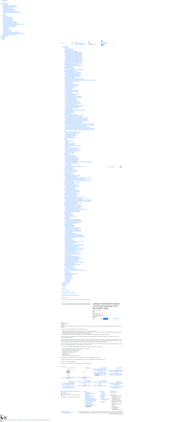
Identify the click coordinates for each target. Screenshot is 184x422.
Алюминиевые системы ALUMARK (9, 5)
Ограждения (68, 217)
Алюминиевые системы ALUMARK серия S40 (74, 52)
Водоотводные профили (7, 7)
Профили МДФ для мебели (71, 95)
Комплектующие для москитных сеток (10, 11)
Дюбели (67, 142)
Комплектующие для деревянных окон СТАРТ (74, 203)
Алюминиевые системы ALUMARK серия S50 (74, 54)
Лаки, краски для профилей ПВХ (71, 160)
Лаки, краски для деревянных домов (72, 159)
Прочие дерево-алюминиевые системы (73, 76)
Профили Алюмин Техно (70, 66)
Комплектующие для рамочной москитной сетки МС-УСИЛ (77, 120)
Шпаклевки (68, 279)
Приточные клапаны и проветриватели (10, 22)
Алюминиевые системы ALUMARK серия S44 (74, 53)
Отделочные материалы (7, 19)
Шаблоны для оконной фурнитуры (72, 259)
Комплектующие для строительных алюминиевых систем (14, 33)
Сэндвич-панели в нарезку (70, 187)
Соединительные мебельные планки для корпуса (75, 105)
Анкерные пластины (69, 141)
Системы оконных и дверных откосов (73, 186)
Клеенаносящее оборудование (71, 176)
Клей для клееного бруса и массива (72, 133)
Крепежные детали (69, 214)
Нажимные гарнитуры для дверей (72, 228)
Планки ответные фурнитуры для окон (73, 252)
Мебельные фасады (69, 83)
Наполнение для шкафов (70, 86)
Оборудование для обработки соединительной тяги (75, 179)
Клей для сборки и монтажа (71, 137)
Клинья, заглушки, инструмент (71, 171)
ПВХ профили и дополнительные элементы (11, 32)
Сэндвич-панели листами (70, 188)
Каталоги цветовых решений (71, 156)
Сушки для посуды (69, 108)
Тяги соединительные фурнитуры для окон (74, 258)
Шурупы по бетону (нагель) (71, 151)
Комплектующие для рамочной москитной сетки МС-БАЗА (76, 118)
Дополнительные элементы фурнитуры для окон (75, 241)
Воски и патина (68, 277)
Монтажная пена (69, 173)
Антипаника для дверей (70, 225)
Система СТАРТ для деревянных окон (10, 25)
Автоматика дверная (69, 48)
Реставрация (68, 280)
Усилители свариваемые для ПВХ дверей (73, 150)
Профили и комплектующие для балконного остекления (13, 24)
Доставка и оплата (5, 35)
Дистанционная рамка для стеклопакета (73, 207)
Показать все (88, 406)
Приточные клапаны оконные (71, 195)
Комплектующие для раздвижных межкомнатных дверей (76, 126)
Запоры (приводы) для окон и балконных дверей (75, 244)
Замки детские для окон (70, 243)
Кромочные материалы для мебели (72, 81)
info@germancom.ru (66, 393)
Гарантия (3, 37)
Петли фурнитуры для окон (71, 251)
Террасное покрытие (69, 213)
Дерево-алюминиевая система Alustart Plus (74, 73)
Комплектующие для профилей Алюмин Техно (74, 65)
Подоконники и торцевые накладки (72, 190)
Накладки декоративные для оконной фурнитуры (75, 248)
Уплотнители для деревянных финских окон (74, 220)
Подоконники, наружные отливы (9, 21)
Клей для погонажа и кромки (71, 134)
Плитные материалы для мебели (72, 90)
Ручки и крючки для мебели (71, 98)
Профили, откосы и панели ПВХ (71, 184)
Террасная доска (6, 27)
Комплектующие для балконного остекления (74, 198)
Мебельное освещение (70, 112)
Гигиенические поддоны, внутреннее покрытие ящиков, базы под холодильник (80, 80)
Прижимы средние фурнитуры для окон (73, 253)
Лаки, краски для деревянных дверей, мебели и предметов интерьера (79, 161)
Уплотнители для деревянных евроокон (73, 219)
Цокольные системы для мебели (72, 107)
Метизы (67, 271)
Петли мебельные (69, 89)
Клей (4, 13)
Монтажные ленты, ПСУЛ (70, 172)
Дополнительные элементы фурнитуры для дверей (75, 236)
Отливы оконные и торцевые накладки (73, 191)
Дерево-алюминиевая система (9, 9)
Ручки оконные (68, 255)
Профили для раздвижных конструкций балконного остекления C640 (78, 199)
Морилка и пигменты (70, 278)
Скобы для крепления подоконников (72, 148)
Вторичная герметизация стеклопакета (73, 205)
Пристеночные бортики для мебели (72, 93)
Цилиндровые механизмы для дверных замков (74, 234)
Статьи (102, 402)
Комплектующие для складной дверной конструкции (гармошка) (78, 127)
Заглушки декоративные (70, 143)
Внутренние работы (69, 274)
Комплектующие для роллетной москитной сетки (75, 121)
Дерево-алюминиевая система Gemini (73, 74)
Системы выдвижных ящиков (71, 99)
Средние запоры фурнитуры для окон (73, 257)
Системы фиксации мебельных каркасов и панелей (75, 109)
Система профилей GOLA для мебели (72, 101)
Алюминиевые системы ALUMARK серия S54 (74, 55)
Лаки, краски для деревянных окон (72, 158)
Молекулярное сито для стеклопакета (73, 210)
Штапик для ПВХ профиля (70, 263)
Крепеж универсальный (70, 144)
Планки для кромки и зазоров (71, 215)
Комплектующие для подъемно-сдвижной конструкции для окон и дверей (79, 129)
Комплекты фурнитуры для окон (72, 247)
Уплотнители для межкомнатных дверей (73, 221)
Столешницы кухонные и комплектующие (73, 106)
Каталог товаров (5, 3)
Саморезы (67, 146)
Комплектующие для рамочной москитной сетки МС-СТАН (76, 119)
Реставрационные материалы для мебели (73, 97)
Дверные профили (69, 266)
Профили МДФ (68, 113)
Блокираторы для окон (70, 240)
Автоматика (5, 4)
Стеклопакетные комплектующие (9, 26)
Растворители (68, 164)
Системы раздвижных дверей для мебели (73, 103)
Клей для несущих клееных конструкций (73, 131)
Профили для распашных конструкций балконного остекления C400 (78, 200)
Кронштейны (68, 272)
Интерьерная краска (69, 167)
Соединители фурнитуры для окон (72, 256)
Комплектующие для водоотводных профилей (74, 69)
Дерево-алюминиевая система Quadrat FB (73, 75)
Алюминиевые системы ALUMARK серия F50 (74, 58)
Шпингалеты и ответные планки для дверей (74, 235)
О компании (4, 36)
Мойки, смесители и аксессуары (72, 85)
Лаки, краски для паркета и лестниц (72, 157)
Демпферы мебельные (70, 111)
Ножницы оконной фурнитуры (71, 249)
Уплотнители (5, 28)
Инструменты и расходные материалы (73, 175)
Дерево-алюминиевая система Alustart (73, 71)
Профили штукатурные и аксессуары (72, 182)
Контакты (3, 39)
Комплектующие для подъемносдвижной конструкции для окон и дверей (79, 124)
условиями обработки (21, 420)
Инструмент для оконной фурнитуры (72, 245)
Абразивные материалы (70, 154)
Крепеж (4, 14)
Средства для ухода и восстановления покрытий (75, 166)
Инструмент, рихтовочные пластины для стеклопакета (76, 209)
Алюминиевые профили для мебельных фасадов (75, 78)
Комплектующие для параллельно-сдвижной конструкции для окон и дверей (80, 128)
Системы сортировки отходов (71, 104)
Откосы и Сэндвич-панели (8, 20)
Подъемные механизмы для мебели (72, 91)
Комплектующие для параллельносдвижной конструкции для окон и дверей (80, 123)
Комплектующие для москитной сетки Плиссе (74, 116)
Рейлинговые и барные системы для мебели (74, 96)
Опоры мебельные (69, 88)
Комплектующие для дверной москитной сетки (74, 115)
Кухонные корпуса (69, 82)
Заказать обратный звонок (80, 44)
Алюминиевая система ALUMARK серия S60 (74, 60)
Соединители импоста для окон (71, 149)
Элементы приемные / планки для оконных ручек (75, 262)
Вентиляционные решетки (71, 192)
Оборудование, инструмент (8, 18)
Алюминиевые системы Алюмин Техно (10, 6)
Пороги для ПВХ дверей (70, 152)
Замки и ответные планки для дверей (73, 227)
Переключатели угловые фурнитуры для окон (74, 250)
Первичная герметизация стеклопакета (73, 211)
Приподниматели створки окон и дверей (73, 145)
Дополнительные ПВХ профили (71, 268)
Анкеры (67, 139)
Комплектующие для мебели (8, 10)
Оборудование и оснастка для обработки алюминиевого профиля (78, 177)
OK (0, 421)
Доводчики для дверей (70, 226)
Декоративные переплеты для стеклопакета (74, 206)
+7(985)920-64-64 (104, 43)
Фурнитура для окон (7, 30)
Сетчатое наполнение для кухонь (72, 100)
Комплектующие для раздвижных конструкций (12, 12)
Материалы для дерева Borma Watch (10, 34)
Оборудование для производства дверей (73, 230)
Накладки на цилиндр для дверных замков (73, 229)
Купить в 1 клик (116, 318)
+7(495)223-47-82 (104, 42)
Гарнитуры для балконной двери (72, 242)
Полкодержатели (69, 92)
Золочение (68, 281)
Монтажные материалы (7, 17)
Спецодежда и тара (69, 165)
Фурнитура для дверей (7, 29)
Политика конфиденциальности (67, 412)
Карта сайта (103, 401)
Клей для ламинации (69, 136)
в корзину (105, 318)
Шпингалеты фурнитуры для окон (72, 260)
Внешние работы (69, 275)
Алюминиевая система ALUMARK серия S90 (74, 61)
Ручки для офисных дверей (71, 233)
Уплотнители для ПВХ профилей (72, 222)
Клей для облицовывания (70, 135)
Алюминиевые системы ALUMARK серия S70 (74, 57)
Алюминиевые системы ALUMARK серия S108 (74, 59)
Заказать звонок (4, 0)
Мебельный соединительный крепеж (73, 84)
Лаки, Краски (5, 16)
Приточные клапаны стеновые (71, 196)
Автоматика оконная (69, 50)
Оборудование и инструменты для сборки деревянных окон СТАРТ (78, 180)
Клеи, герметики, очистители (71, 169)
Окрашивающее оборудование (71, 162)
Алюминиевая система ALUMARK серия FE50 (74, 62)
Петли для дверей (69, 232)
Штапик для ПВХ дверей (70, 267)
